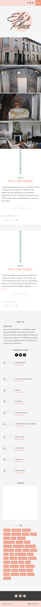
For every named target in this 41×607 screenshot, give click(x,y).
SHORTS (7, 570)
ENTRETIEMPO (30, 546)
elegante (7, 546)
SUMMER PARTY (20, 363)
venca (23, 574)
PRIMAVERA (22, 558)
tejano (22, 570)
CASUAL (6, 538)
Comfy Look (19, 459)
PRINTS (6, 562)
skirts (14, 570)
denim (27, 542)
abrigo (6, 530)
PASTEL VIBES (19, 437)
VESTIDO (7, 578)
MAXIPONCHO (20, 554)
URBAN (6, 574)
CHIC (13, 538)
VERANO (30, 574)
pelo (6, 558)
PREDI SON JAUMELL (20, 269)
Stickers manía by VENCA (23, 379)
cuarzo (19, 542)
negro (30, 554)
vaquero (15, 574)
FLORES (33, 550)
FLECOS (25, 550)
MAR (11, 554)
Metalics (18, 390)
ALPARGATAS (16, 530)
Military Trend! (20, 470)
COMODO (21, 538)
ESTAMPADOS (8, 550)
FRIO (6, 554)
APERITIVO (26, 530)
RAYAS (21, 562)
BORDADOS (16, 534)
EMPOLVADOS (18, 546)
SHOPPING (29, 566)
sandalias (14, 566)
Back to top (33, 604)
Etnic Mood (19, 401)
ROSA (6, 566)
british (33, 534)
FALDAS (18, 550)
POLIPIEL (13, 558)
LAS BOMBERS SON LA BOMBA (25, 424)
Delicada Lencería (21, 413)
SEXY (22, 566)
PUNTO (14, 562)
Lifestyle (20, 178)
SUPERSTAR (19, 448)
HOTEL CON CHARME (20, 181)
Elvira (17, 216)
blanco (7, 534)
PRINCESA (32, 558)
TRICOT (29, 570)
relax (28, 562)
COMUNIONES (9, 542)
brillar (25, 534)
